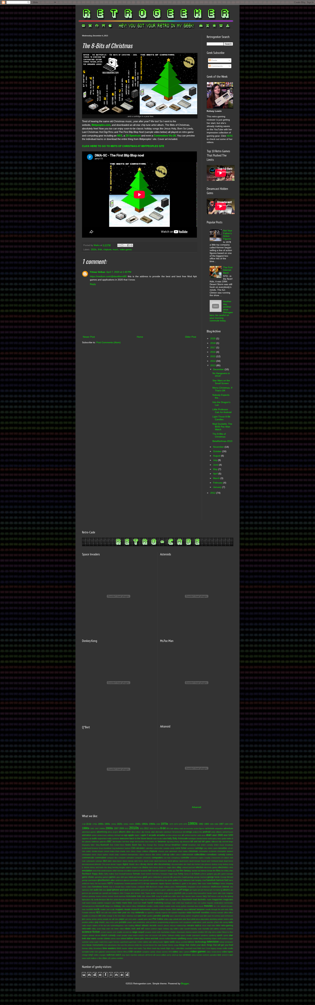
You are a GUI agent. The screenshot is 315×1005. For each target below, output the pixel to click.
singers (85, 935)
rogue (160, 929)
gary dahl (120, 877)
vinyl (90, 955)
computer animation (126, 858)
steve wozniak (151, 938)
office (226, 913)
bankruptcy (212, 838)
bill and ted (195, 841)
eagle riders (171, 867)
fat (199, 871)
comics (229, 854)
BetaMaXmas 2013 (222, 441)
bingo (231, 842)
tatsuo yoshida (181, 942)
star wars (91, 938)
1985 (212, 824)
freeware (164, 874)
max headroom (187, 903)
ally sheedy (145, 832)
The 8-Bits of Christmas (219, 435)
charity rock (125, 851)
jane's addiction (168, 890)
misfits (155, 906)
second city (127, 932)
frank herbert (146, 874)
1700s (94, 824)
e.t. (165, 867)
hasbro (104, 883)
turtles (91, 952)
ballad (164, 838)
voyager (102, 955)
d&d (105, 861)
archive (169, 835)
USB (130, 952)
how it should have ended (119, 887)
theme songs (173, 945)
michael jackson (88, 906)
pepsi (121, 919)
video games (126, 249)
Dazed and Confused (209, 861)
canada (166, 848)
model (161, 906)
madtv (209, 900)
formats (136, 874)
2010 (126, 828)
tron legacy (211, 948)
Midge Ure (109, 906)
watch (118, 955)
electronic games (211, 867)
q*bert (216, 922)
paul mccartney (214, 916)
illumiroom (154, 887)
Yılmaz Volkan (97, 272)
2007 (116, 828)
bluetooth (104, 845)
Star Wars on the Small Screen (221, 382)
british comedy (207, 845)
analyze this (197, 832)
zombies (119, 958)
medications (218, 903)
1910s (113, 824)
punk (204, 922)
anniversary (102, 835)
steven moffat (164, 938)
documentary (164, 864)
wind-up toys (177, 955)
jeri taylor (193, 890)
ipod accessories (132, 890)
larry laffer (172, 896)
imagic (160, 887)
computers (157, 857)
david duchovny (160, 861)
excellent (127, 871)
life (226, 896)
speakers (204, 935)
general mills (168, 877)
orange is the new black (116, 916)
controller (185, 858)
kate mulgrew (227, 893)
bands (204, 838)
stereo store (115, 938)
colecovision (187, 854)
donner (87, 867)
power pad (131, 922)
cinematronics (132, 855)
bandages (192, 838)
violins (96, 955)
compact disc (112, 858)
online (104, 916)
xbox (104, 958)
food (116, 874)
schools (223, 929)
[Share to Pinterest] (131, 245)
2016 (213, 352)
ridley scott (96, 929)
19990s (102, 828)
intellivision (216, 887)
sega (134, 932)
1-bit (83, 824)
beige (132, 842)
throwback (98, 948)
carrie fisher (180, 848)
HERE (230, 135)
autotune (115, 838)
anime (94, 835)
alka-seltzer (136, 832)
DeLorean (106, 864)
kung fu (159, 896)
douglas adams (125, 867)
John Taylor (145, 893)
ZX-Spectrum (133, 135)
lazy (205, 896)
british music (219, 845)
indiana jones (169, 887)
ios (100, 889)
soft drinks (162, 935)
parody (165, 915)
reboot (138, 925)
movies (208, 905)
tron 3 (204, 948)
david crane (149, 861)
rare (126, 926)
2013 (213, 365)
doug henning (113, 867)
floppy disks (98, 874)
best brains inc (151, 842)
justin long (193, 893)
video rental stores (214, 952)
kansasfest (201, 893)
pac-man (142, 916)
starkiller (100, 938)
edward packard (188, 867)
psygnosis (187, 922)
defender (98, 864)
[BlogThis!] (122, 245)
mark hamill (147, 903)
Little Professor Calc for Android (221, 410)
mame (88, 903)
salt (211, 929)
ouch (136, 916)
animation (86, 835)
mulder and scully (107, 909)
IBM (147, 887)
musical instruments (141, 909)
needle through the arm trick (216, 909)
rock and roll (137, 928)
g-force (203, 874)
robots (127, 928)
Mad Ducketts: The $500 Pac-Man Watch (222, 427)
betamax (162, 841)
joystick (178, 893)
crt (222, 858)
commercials (88, 858)
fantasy (187, 871)
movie (201, 906)
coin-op (165, 854)
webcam (141, 955)
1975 (171, 824)
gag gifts (217, 874)
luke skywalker (171, 900)
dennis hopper (116, 864)
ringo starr (106, 929)
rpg (171, 929)
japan (176, 890)
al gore (115, 832)
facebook (144, 871)
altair (153, 832)
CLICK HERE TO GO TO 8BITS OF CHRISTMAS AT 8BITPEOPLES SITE (123, 146)
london (128, 900)
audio (94, 838)
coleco (178, 855)
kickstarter (131, 896)
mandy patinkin (97, 903)
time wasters (109, 948)
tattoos (191, 942)
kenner (110, 896)
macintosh (187, 899)
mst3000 (89, 909)
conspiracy (175, 858)
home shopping (227, 883)
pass (172, 916)
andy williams (216, 832)
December (219, 369)
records (153, 925)
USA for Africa (122, 952)
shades (173, 932)
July (215, 460)
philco (166, 919)
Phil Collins (157, 919)
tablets (145, 942)
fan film (179, 871)
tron (199, 948)
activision (209, 828)
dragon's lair (137, 867)
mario (118, 903)
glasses (127, 880)
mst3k (97, 909)
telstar (222, 942)
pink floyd (186, 919)
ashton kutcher (191, 835)
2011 (142, 828)
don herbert (196, 864)
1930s (125, 824)
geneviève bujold (180, 877)
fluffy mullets (109, 874)
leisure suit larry (217, 896)
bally (170, 838)
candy (172, 848)
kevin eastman (120, 896)
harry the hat (95, 883)
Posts (214, 60)
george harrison (200, 877)
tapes (166, 942)
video (175, 951)
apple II (144, 835)
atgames (85, 838)
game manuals (227, 874)
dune (151, 867)
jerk (199, 890)
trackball (188, 948)
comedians (211, 854)
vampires (145, 952)
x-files (99, 958)
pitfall (193, 919)
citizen (141, 855)
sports (225, 935)
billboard (214, 842)
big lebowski (185, 842)
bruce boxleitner (105, 848)
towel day (156, 948)
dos (105, 867)
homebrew (97, 887)
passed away (180, 916)
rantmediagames (117, 926)
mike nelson (126, 906)
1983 (206, 824)
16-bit (88, 824)
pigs (171, 919)
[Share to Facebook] (128, 245)
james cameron (155, 890)
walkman (110, 955)
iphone (115, 889)
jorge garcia (169, 893)
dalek (109, 861)
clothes (158, 855)
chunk (111, 855)
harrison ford (222, 880)
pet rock (128, 919)
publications (197, 922)
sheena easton (191, 932)
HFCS (140, 883)
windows (187, 955)
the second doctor (146, 945)
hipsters (168, 883)
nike (128, 913)
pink (180, 919)
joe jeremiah (94, 893)
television (213, 941)
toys (168, 948)
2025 (213, 338)
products (153, 922)
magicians (228, 899)
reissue (173, 926)
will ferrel (148, 955)
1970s (164, 823)
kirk (153, 896)
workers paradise (210, 955)
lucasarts (152, 900)
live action (114, 900)
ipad (109, 889)
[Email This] (119, 245)
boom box (137, 845)
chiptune (107, 249)
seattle (119, 932)
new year (122, 912)
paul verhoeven (227, 916)
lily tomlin (95, 900)
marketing (158, 903)
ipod (122, 890)
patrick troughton (192, 916)
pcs (83, 919)
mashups (167, 903)
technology (200, 941)
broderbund (86, 848)
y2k (109, 958)
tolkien (130, 948)
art (183, 835)
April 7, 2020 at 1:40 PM (118, 272)
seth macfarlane (163, 932)
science (230, 929)
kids (139, 896)
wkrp (194, 955)
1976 (176, 824)
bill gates (206, 841)
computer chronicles (143, 858)
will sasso (157, 955)
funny (180, 874)
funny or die (189, 874)
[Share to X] (125, 245)
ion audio (94, 890)
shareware (181, 932)
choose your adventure (167, 851)
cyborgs (98, 861)
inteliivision (206, 887)
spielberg (212, 935)
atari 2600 (217, 835)
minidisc (150, 906)
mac (180, 900)
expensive (136, 871)
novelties (205, 912)
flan (231, 871)
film (214, 871)
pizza (198, 919)
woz (219, 955)
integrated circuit (194, 887)
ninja (133, 913)
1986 (216, 824)
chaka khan (114, 851)
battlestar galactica (99, 842)
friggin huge (173, 874)
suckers (224, 938)
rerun (204, 926)
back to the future (137, 838)
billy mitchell (223, 842)
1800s (101, 824)
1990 (231, 824)
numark (220, 913)
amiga (189, 832)
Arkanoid (196, 807)
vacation (137, 952)
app (125, 835)
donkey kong (217, 864)
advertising (102, 832)
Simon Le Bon (227, 932)
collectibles (200, 854)
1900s (107, 824)
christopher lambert (225, 851)
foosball (122, 874)
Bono (122, 845)
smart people (121, 935)
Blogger (185, 983)
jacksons (144, 890)
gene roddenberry (155, 877)
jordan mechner (157, 893)
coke (172, 854)
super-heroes (113, 942)
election (199, 867)
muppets (119, 909)
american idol (180, 832)
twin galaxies (100, 952)
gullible (175, 880)
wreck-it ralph (227, 955)
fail (149, 871)
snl (150, 935)
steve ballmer (127, 938)
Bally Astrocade (180, 838)
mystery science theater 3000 (163, 909)
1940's (131, 824)
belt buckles (140, 842)
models (167, 906)
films (218, 871)
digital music (129, 864)
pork (116, 922)
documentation (177, 864)
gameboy (98, 877)
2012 (213, 492)
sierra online (216, 932)
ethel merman (118, 871)
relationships (181, 926)
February (218, 482)
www (84, 958)
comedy (221, 854)
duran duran (158, 867)
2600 (151, 828)
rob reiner (115, 929)
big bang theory (173, 842)
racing (225, 922)
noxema (213, 913)
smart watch (133, 935)
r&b (220, 922)
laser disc (181, 896)
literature (102, 900)
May (215, 469)
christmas (193, 851)
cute (83, 861)
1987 (221, 824)
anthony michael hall (115, 835)
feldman (203, 871)
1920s (120, 824)
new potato (112, 913)
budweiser (120, 848)
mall (83, 903)
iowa (104, 890)
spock (219, 935)
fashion (195, 871)
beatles (119, 842)
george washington (89, 880)
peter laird (148, 919)
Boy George (148, 845)
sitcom (97, 935)
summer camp (88, 942)
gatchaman (137, 877)
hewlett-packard (131, 883)
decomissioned (88, 864)
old (99, 916)
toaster (124, 948)
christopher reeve (89, 855)
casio (215, 848)
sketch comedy (108, 935)
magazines (217, 899)
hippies (162, 883)
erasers (109, 871)
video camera (184, 952)
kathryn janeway (88, 896)
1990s (85, 828)
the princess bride (132, 945)
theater (165, 945)
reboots (145, 925)
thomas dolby (87, 948)
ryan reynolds (203, 929)
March (216, 478)
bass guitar (221, 838)
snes (146, 935)
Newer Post (89, 336)
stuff (219, 938)
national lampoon (196, 909)
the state (158, 945)
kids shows (146, 896)
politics (91, 922)
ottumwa (129, 916)
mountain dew (192, 906)
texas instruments (95, 945)
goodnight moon (136, 880)
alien (128, 832)
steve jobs (139, 938)
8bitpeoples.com (101, 124)
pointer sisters (223, 919)
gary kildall (129, 877)
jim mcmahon (215, 890)
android (206, 831)
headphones (119, 883)
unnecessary (111, 952)
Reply (93, 284)
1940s (138, 824)
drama (145, 867)
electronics (223, 867)
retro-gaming (227, 925)
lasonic (188, 896)
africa (110, 832)
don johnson (206, 864)
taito (150, 942)
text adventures (110, 945)
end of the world (99, 871)
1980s (193, 823)
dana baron (117, 861)
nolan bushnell (193, 912)
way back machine (129, 955)
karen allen (217, 893)
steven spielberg (178, 938)
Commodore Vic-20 (165, 135)
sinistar (91, 935)
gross (152, 880)
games (112, 877)
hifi (144, 883)
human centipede (138, 887)
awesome (124, 838)
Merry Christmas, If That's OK (222, 389)
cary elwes (208, 848)
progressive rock (176, 922)
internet (225, 887)
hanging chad (200, 880)
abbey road (178, 828)
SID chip (208, 932)
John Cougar (125, 893)
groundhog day (161, 880)
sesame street (150, 932)
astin (199, 835)
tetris (84, 945)
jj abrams (225, 890)
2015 (213, 356)
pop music (100, 922)
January (217, 487)
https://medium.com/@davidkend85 (108, 276)
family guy (172, 871)
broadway (229, 845)
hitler (199, 883)
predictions (140, 922)
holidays (216, 883)
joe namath (103, 893)
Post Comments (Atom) (108, 342)
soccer (155, 935)
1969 (158, 824)
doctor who (152, 864)
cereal (106, 851)
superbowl (124, 942)
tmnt (119, 948)
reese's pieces (163, 926)
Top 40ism (147, 948)
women (199, 955)
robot (122, 929)
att (90, 838)
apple (131, 835)
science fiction (91, 931)
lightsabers (86, 900)
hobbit (209, 883)
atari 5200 (228, 835)
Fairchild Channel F (159, 871)
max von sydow (199, 903)
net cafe (104, 913)
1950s (145, 824)
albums (122, 832)
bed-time (125, 842)
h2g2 (180, 880)
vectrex (165, 952)
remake (190, 925)
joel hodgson (114, 893)
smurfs (141, 935)
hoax (204, 883)
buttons (128, 848)
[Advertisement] (216, 507)
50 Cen (157, 828)
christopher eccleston (207, 851)
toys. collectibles (177, 948)
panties (150, 916)
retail (209, 926)
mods (173, 906)
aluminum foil (169, 832)
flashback (86, 874)
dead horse (228, 861)
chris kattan (183, 851)
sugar (230, 938)
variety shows (155, 952)
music (115, 249)
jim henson (205, 890)
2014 (213, 361)
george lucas (213, 877)
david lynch (184, 861)
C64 (133, 848)
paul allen (203, 916)
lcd (209, 896)
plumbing (213, 919)
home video (87, 887)
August (217, 455)
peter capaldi (138, 919)
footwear (129, 874)
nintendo (139, 912)
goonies (146, 880)
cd (229, 848)
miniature (141, 906)
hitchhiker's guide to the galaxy (184, 883)
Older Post (190, 336)
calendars (149, 848)
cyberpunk (90, 861)
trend (194, 948)
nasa (186, 909)
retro (218, 925)
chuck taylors (102, 855)
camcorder (158, 848)
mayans (210, 903)
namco (180, 909)
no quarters (149, 913)
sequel (141, 932)
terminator (229, 942)
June (216, 464)
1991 (92, 828)
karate (209, 893)
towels (163, 948)
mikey (134, 906)
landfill (165, 896)
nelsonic (92, 913)
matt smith (176, 903)
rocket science (151, 929)
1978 (180, 824)
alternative (159, 832)
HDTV (110, 883)
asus (204, 835)
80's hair (170, 828)
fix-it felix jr (225, 871)
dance (125, 861)
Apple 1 (137, 835)
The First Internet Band (227, 270)
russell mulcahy (190, 929)
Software (171, 935)
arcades (161, 835)
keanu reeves (101, 896)
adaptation (219, 828)
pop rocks (110, 922)
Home (140, 336)
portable (122, 922)
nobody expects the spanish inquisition (170, 913)
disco (137, 864)
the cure (120, 945)
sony (177, 935)
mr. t (215, 906)
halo (193, 880)
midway (117, 906)
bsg (113, 848)
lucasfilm (160, 899)
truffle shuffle (228, 948)
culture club (228, 858)
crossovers (215, 858)
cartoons (190, 848)
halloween (187, 880)
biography (86, 845)
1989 (226, 824)
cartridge (199, 848)
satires (216, 929)
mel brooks (228, 903)
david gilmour (173, 861)
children (145, 851)
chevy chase (136, 851)
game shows (88, 877)
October (217, 451)
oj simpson (93, 916)
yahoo (113, 958)
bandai (199, 838)
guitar (170, 880)
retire (213, 926)
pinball (175, 919)
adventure (228, 828)
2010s (94, 249)
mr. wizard (222, 906)
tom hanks (138, 948)
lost (146, 900)
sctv (114, 932)
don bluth (187, 864)
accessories (188, 828)
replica (198, 925)
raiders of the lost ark (101, 926)
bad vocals (157, 838)
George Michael (226, 877)
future (197, 874)
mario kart (137, 903)
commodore (100, 858)
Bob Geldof (114, 845)
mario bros (127, 903)
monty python (181, 906)
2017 (213, 347)
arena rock (176, 835)
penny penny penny (94, 919)
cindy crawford (120, 855)
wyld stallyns (91, 958)
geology (190, 877)
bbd (114, 842)
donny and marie (97, 867)
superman (132, 942)
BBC (109, 841)
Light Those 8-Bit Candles (221, 418)
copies (201, 858)
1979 (185, 824)
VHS (170, 952)
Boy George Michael (162, 845)
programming (163, 922)
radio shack (87, 926)
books (128, 845)
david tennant (194, 861)
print (147, 922)
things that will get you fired (220, 945)
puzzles (210, 922)
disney (143, 864)
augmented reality (105, 838)
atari (208, 835)
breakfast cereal (179, 845)
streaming (207, 938)
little (108, 900)
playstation (205, 919)
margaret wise (110, 903)
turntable (85, 952)
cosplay (207, 858)
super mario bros (101, 942)
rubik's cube (178, 929)
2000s (109, 828)
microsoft (99, 906)
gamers (106, 877)
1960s (152, 824)
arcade (152, 835)
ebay (179, 867)
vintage (85, 955)
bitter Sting (95, 845)
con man (167, 858)
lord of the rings (137, 900)
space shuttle (185, 935)
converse (194, 858)
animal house (227, 832)
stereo (107, 938)
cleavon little (150, 855)
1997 (97, 828)
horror (105, 887)
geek (145, 877)
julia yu (185, 893)
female (209, 871)
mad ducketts (199, 899)
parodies (157, 916)
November (219, 447)
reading (131, 926)
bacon (150, 838)
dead (221, 861)
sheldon (201, 932)
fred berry (156, 874)
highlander (154, 883)
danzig (130, 861)
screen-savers (106, 932)
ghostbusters (104, 880)
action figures (199, 828)
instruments (181, 887)
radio (230, 922)
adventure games (89, 832)
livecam (122, 900)
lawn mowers (197, 896)
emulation (87, 870)
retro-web (86, 928)
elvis (231, 867)
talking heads (158, 942)
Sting (201, 938)
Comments (217, 66)
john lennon (135, 893)
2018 (213, 343)
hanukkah (211, 880)
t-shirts (140, 942)
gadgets (210, 874)
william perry (166, 955)
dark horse (138, 861)
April (215, 473)
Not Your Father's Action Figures (227, 234)
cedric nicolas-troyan (94, 851)
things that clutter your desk (192, 945)
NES (119, 135)
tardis (172, 942)
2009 (121, 828)
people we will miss (111, 919)
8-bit (100, 249)
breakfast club (194, 845)
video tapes (227, 952)
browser (95, 848)
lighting (230, 896)
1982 (201, 824)
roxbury (166, 929)
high (147, 883)
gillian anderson (117, 880)
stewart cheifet (192, 938)
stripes (214, 938)
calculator (140, 848)
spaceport (196, 935)
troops (219, 948)
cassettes (222, 848)
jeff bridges (184, 890)
